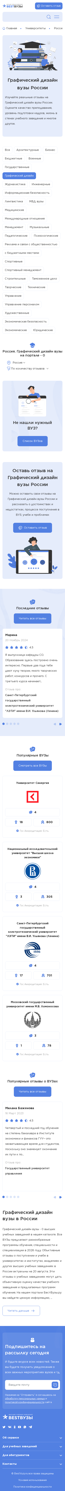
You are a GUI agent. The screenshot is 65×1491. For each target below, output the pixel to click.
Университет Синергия (32, 783)
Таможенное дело (44, 278)
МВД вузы (36, 201)
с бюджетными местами (22, 252)
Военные (34, 158)
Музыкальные (39, 227)
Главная (11, 28)
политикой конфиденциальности (24, 1402)
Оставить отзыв (51, 5)
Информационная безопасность (27, 192)
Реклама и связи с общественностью (31, 244)
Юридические (43, 330)
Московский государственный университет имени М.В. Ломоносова (32, 1004)
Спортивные (13, 261)
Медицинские (14, 210)
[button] (3, 724)
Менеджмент (14, 227)
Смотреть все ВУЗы (32, 765)
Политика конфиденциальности (32, 1486)
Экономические (16, 330)
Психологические (46, 235)
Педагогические (16, 235)
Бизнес (50, 149)
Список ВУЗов (32, 441)
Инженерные (41, 184)
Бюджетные (13, 158)
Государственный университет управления (27, 1171)
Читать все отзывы (32, 618)
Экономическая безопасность (26, 321)
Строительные (15, 278)
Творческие (13, 287)
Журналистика (15, 184)
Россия (59, 28)
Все (7, 149)
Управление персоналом (22, 304)
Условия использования (32, 1480)
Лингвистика (14, 201)
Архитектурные (27, 149)
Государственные (17, 167)
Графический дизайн (19, 175)
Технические (36, 287)
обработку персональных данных (25, 1398)
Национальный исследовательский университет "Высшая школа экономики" (33, 853)
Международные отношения (25, 218)
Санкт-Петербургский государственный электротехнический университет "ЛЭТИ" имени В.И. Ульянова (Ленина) (31, 703)
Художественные (17, 313)
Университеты (35, 28)
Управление (13, 295)
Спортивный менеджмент (23, 270)
